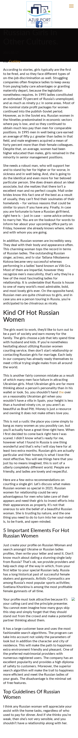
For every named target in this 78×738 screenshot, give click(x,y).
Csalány (14, 61)
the (61, 392)
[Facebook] (39, 24)
